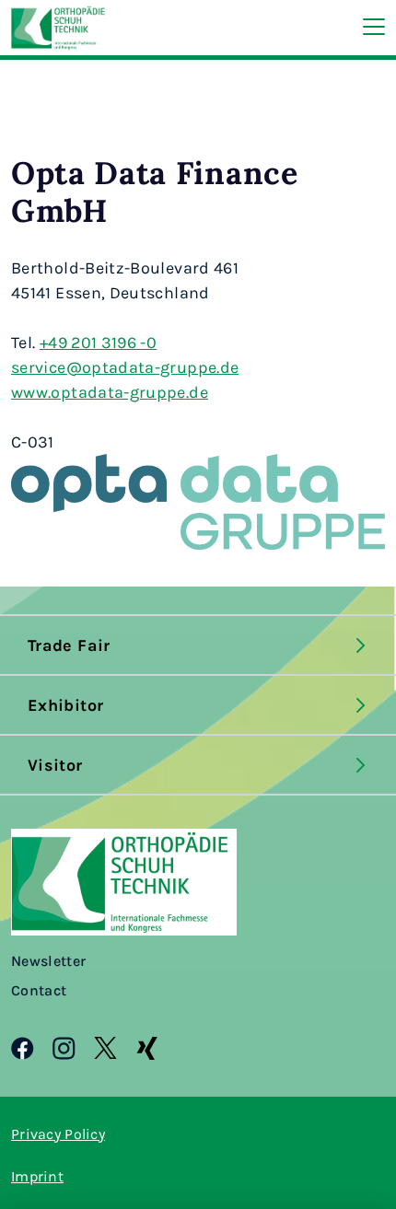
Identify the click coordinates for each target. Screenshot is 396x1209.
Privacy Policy (58, 1133)
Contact (38, 990)
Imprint (37, 1176)
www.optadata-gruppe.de (109, 391)
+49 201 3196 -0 (98, 341)
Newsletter (48, 961)
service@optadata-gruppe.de (125, 366)
